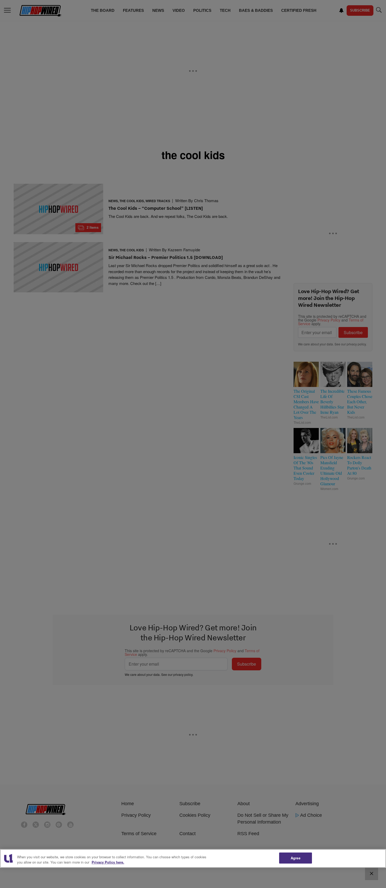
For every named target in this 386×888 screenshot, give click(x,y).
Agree (295, 857)
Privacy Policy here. (108, 862)
